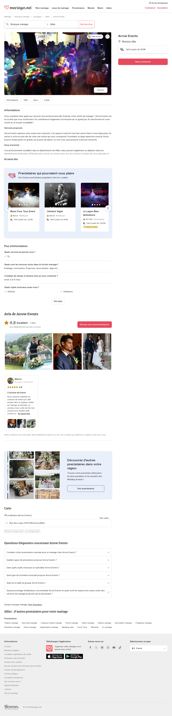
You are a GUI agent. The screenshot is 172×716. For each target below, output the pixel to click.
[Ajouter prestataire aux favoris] (107, 36)
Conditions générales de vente (17, 654)
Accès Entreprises (159, 3)
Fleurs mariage (30, 627)
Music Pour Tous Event (22, 211)
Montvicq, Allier (129, 41)
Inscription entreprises (13, 677)
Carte (46, 100)
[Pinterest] (102, 647)
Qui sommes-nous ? (12, 681)
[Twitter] (96, 647)
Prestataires (78, 8)
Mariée (91, 8)
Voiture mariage (104, 623)
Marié (100, 8)
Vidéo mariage (88, 623)
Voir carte (104, 518)
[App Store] (55, 658)
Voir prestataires (85, 488)
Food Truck (82, 627)
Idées (109, 8)
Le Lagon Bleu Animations (91, 213)
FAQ (26, 100)
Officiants (95, 627)
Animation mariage (12, 627)
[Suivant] (108, 208)
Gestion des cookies (13, 662)
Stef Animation (35, 604)
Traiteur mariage (11, 623)
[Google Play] (74, 658)
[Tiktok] (119, 647)
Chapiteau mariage (143, 623)
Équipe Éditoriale (11, 685)
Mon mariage (42, 8)
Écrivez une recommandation (94, 324)
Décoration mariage (123, 623)
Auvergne (37, 17)
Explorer (100, 90)
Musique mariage (22, 17)
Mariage (8, 17)
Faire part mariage (29, 623)
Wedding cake (68, 627)
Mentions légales (11, 650)
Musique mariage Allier (14, 531)
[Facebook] (90, 647)
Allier (47, 17)
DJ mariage (107, 627)
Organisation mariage (49, 627)
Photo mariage (72, 623)
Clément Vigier (55, 211)
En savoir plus (11, 159)
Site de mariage (11, 693)
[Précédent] (8, 208)
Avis (36, 100)
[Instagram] (108, 647)
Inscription (162, 8)
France (139, 648)
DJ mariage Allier (32, 531)
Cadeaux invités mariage (51, 623)
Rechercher (86, 24)
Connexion (150, 8)
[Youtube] (114, 647)
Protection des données (14, 658)
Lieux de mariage (60, 8)
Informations (12, 100)
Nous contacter (143, 61)
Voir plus (58, 301)
